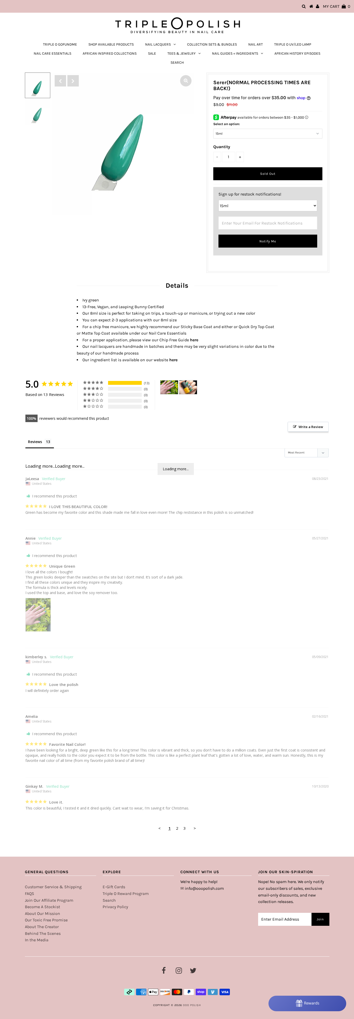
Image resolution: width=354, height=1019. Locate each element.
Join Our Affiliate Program (49, 900)
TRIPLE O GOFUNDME (60, 44)
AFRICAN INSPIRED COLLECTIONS (110, 53)
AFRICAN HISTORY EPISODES (297, 53)
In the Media (36, 939)
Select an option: (226, 124)
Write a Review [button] (311, 426)
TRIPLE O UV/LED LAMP (292, 44)
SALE (152, 53)
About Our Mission (42, 913)
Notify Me (267, 241)
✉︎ (182, 888)
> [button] (195, 828)
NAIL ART (255, 44)
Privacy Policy (115, 906)
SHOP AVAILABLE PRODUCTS (111, 44)
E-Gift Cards (114, 886)
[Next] (73, 80)
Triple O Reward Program (126, 893)
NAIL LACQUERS (158, 44)
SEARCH (177, 62)
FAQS (29, 893)
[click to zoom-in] (186, 80)
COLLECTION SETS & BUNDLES (212, 44)
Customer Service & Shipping (53, 886)
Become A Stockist (42, 906)
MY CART (336, 6)
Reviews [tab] (35, 441)
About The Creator (42, 926)
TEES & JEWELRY (181, 53)
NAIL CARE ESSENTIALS (52, 53)
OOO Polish (192, 1005)
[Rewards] (307, 1003)
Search (109, 900)
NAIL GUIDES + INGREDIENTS (235, 53)
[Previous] (60, 80)
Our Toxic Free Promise (46, 919)
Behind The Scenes (43, 933)
